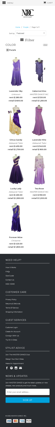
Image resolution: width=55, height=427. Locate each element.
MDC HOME (10, 284)
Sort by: (12, 33)
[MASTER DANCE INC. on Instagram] (16, 368)
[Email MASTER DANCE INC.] (20, 368)
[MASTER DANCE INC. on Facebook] (7, 368)
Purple (12, 50)
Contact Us (10, 280)
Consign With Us (12, 336)
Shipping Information (14, 312)
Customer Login (12, 327)
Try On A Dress (11, 340)
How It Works (11, 267)
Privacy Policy (11, 299)
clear (45, 45)
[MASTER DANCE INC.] (28, 13)
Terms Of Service (12, 308)
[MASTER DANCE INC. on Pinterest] (11, 368)
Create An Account (13, 332)
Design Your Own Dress (15, 359)
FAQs (8, 272)
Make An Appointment (15, 363)
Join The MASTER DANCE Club (18, 355)
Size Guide (10, 276)
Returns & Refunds (13, 304)
